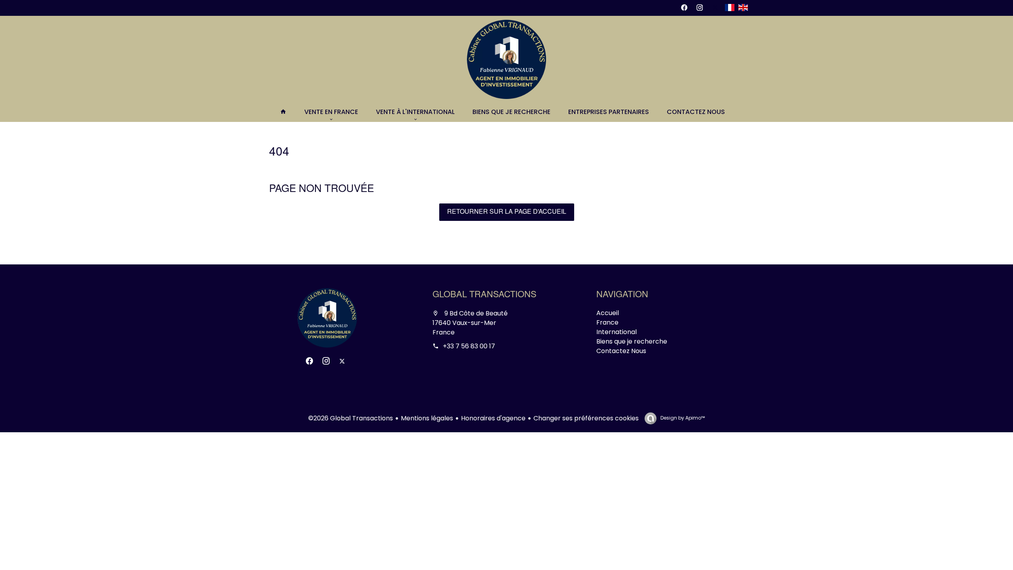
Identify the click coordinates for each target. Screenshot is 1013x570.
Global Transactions (485, 295)
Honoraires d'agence (493, 418)
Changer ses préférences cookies (586, 418)
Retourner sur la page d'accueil (506, 212)
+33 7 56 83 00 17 (469, 346)
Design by (682, 417)
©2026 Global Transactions (350, 418)
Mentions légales (427, 418)
